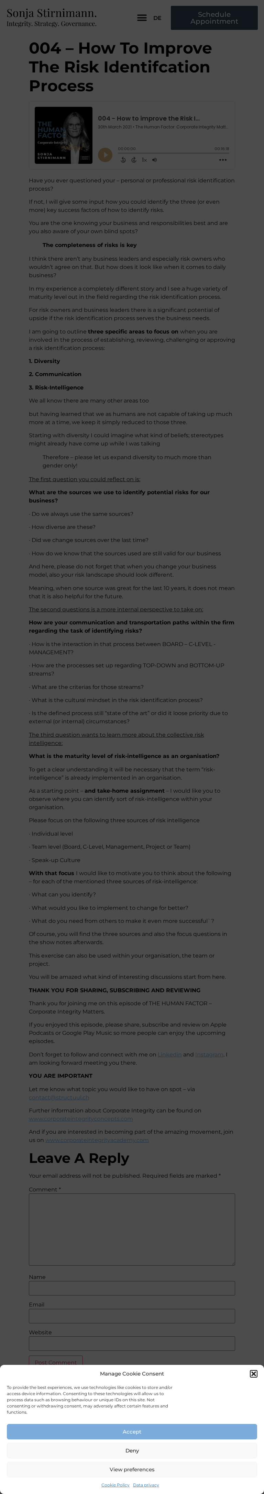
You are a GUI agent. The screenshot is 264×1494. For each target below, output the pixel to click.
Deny (132, 1450)
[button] (253, 1373)
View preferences (132, 1469)
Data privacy (146, 1484)
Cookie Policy (115, 1484)
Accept (132, 1431)
